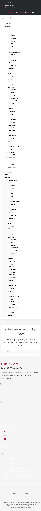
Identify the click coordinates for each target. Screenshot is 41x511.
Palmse (13, 38)
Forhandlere (10, 157)
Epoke (13, 304)
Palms (13, 41)
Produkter (10, 29)
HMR (12, 92)
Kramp (13, 95)
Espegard (14, 98)
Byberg (13, 90)
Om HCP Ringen (8, 25)
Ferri (13, 36)
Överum (13, 119)
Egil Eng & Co (11, 79)
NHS (12, 44)
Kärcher (14, 100)
